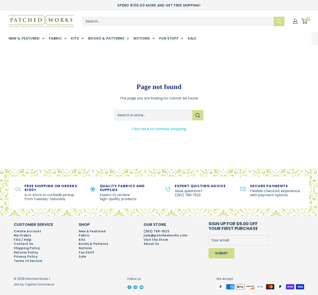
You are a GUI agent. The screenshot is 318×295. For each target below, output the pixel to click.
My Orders (22, 235)
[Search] (279, 21)
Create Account (27, 231)
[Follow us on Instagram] (135, 287)
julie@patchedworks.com (166, 235)
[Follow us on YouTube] (141, 287)
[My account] (295, 21)
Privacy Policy (25, 257)
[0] (304, 21)
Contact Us (23, 244)
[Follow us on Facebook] (129, 287)
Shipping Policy (27, 248)
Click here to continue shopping (159, 128)
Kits (75, 38)
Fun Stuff (169, 38)
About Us (151, 244)
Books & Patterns (106, 38)
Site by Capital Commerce (34, 284)
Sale (192, 38)
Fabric (55, 38)
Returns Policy (26, 252)
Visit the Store (156, 240)
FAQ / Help (23, 240)
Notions (141, 38)
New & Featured (24, 38)
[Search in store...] (197, 115)
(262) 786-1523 (156, 231)
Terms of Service (28, 261)
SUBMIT (221, 253)
